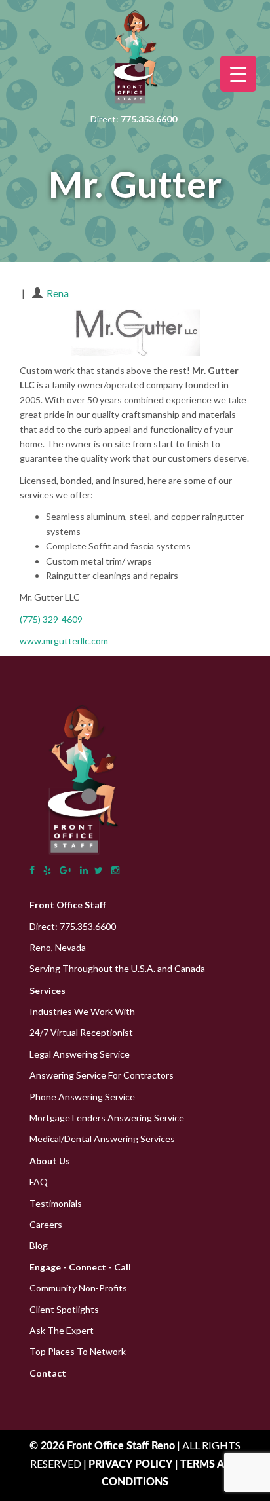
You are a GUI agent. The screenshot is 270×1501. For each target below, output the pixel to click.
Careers (45, 1224)
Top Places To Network (77, 1351)
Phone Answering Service (82, 1096)
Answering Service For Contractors (101, 1075)
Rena (58, 293)
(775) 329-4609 (51, 619)
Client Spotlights (64, 1309)
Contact (47, 1373)
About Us (49, 1160)
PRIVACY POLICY (131, 1464)
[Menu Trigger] (238, 74)
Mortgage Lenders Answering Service (106, 1117)
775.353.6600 (88, 926)
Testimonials (55, 1203)
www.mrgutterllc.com (64, 640)
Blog (38, 1245)
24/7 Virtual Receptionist (81, 1032)
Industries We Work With (82, 1011)
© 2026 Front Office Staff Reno (102, 1446)
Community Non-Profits (78, 1287)
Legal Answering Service (79, 1054)
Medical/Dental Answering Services (102, 1138)
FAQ (38, 1181)
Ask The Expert (61, 1330)
